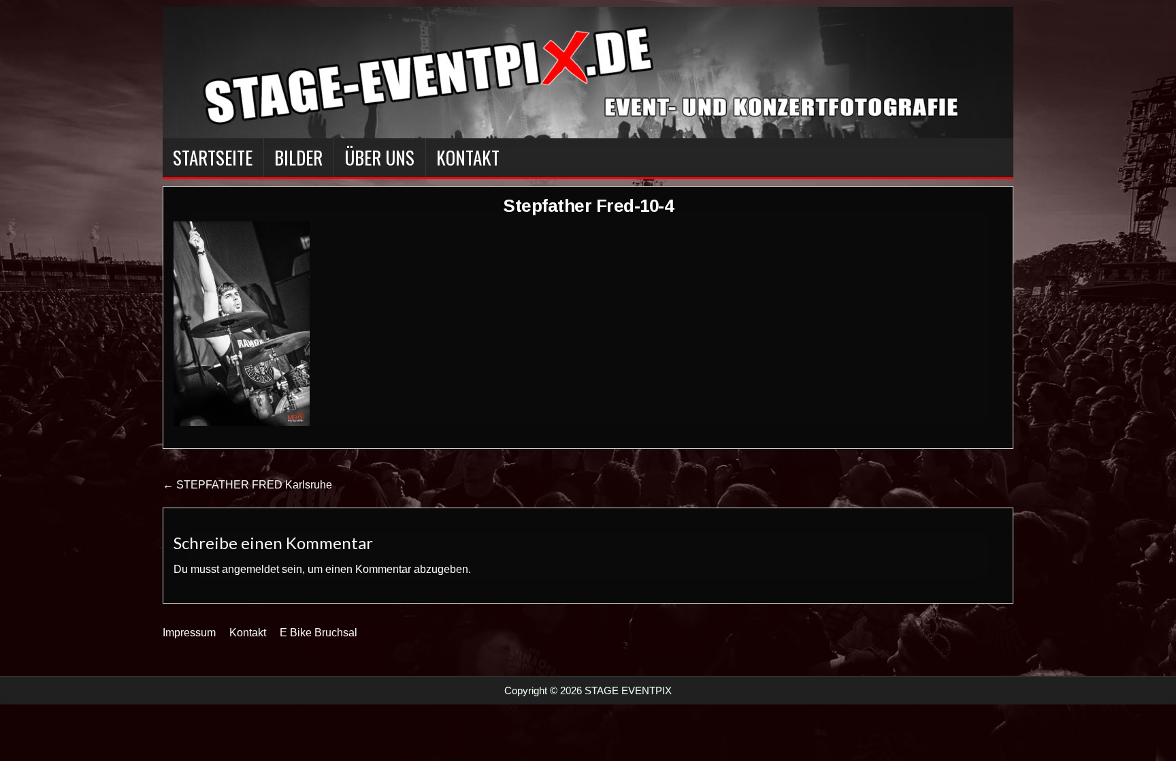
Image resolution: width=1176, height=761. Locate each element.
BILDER (298, 157)
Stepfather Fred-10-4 (588, 206)
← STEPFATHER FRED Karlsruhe (247, 485)
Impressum (189, 632)
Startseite (212, 157)
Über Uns (379, 157)
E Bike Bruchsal (318, 632)
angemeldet (250, 569)
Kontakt (468, 157)
